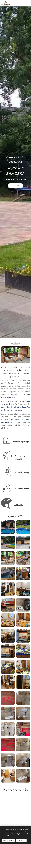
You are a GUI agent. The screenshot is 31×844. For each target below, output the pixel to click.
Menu (28, 3)
